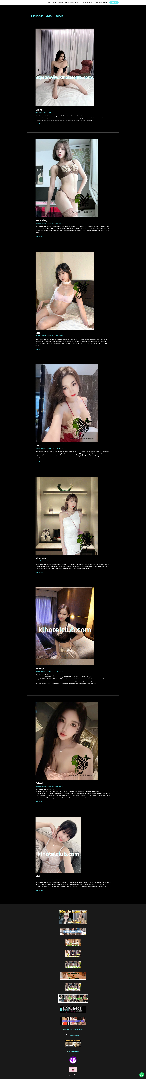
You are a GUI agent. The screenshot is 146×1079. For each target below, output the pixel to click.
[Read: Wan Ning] (67, 178)
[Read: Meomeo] (67, 516)
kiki (38, 876)
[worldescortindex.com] (73, 1035)
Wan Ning (41, 220)
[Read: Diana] (65, 67)
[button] (114, 2)
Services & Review (101, 2)
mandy (40, 668)
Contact (60, 2)
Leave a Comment (41, 223)
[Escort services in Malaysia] (73, 1069)
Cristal (39, 783)
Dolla (39, 445)
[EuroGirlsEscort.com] (73, 1051)
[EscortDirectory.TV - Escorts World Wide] (73, 1043)
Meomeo (41, 558)
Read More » (39, 124)
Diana (39, 109)
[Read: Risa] (65, 290)
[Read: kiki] (58, 845)
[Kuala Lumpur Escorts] (73, 1060)
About (54, 2)
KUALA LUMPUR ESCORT (72, 2)
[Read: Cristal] (67, 741)
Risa (38, 333)
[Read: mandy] (65, 626)
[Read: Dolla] (67, 403)
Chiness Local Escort (41, 112)
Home (48, 2)
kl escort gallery (87, 2)
